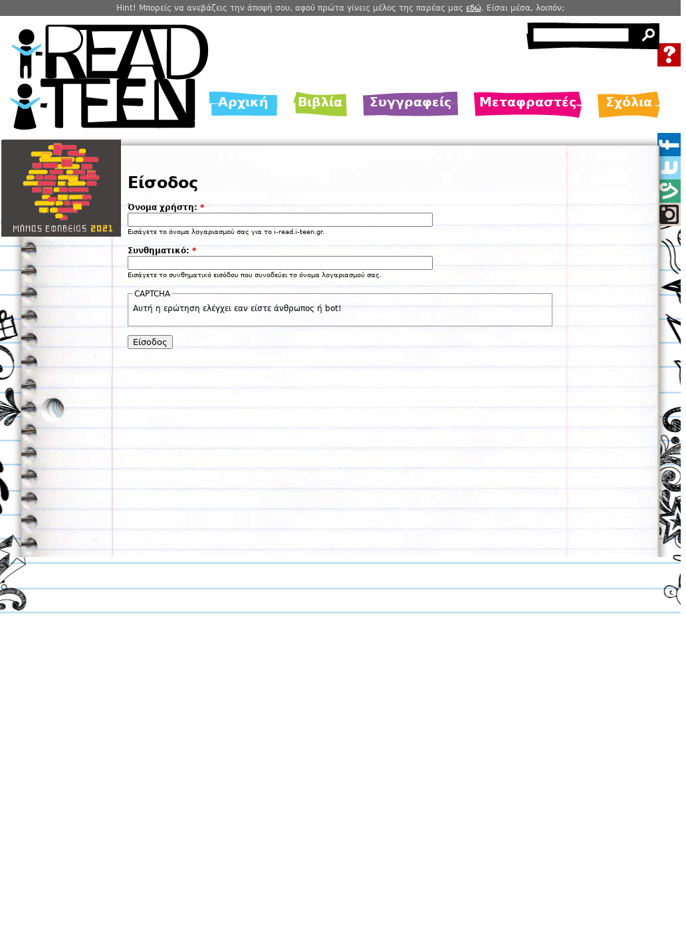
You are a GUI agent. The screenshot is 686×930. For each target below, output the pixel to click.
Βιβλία (320, 102)
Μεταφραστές (527, 102)
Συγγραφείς (410, 102)
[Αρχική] (109, 126)
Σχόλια (629, 102)
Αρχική (243, 102)
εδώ (473, 8)
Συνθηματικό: (162, 250)
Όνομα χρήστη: (166, 207)
